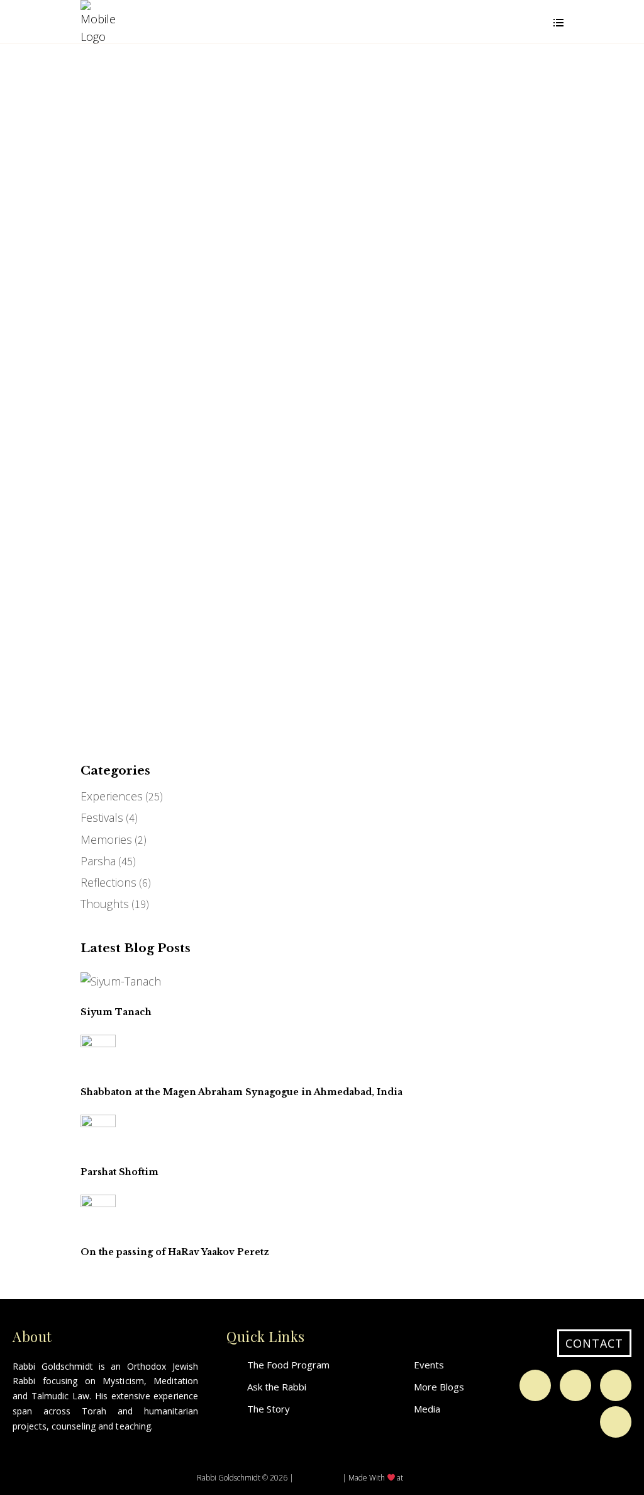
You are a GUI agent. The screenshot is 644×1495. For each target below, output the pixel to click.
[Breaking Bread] (124, 115)
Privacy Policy (318, 1477)
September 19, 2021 (133, 468)
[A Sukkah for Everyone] (144, 400)
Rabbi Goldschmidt (129, 190)
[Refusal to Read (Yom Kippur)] (295, 389)
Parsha (98, 860)
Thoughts (122, 135)
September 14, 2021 (302, 446)
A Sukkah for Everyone (122, 513)
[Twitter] (615, 1385)
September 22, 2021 (133, 171)
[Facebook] (535, 1385)
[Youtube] (615, 1422)
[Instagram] (575, 1385)
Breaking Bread (132, 208)
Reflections (108, 882)
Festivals (101, 817)
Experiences (111, 796)
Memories (106, 839)
